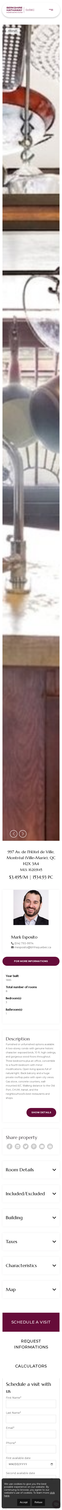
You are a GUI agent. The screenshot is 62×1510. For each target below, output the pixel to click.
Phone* (11, 1457)
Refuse (38, 1502)
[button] (13, 848)
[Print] (50, 1161)
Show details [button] (41, 1126)
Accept (23, 1502)
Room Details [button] (20, 1184)
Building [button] (14, 1232)
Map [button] (11, 1304)
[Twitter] (26, 1161)
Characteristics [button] (21, 1280)
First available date (18, 1472)
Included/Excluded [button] (25, 1208)
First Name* (13, 1412)
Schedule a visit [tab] (31, 1336)
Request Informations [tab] (31, 1358)
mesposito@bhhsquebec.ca (32, 961)
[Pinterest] (34, 1161)
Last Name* (13, 1427)
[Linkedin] (18, 1161)
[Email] (42, 1161)
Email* (10, 1442)
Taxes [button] (11, 1256)
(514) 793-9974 (23, 957)
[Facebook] (9, 1161)
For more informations (31, 975)
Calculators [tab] (31, 1380)
